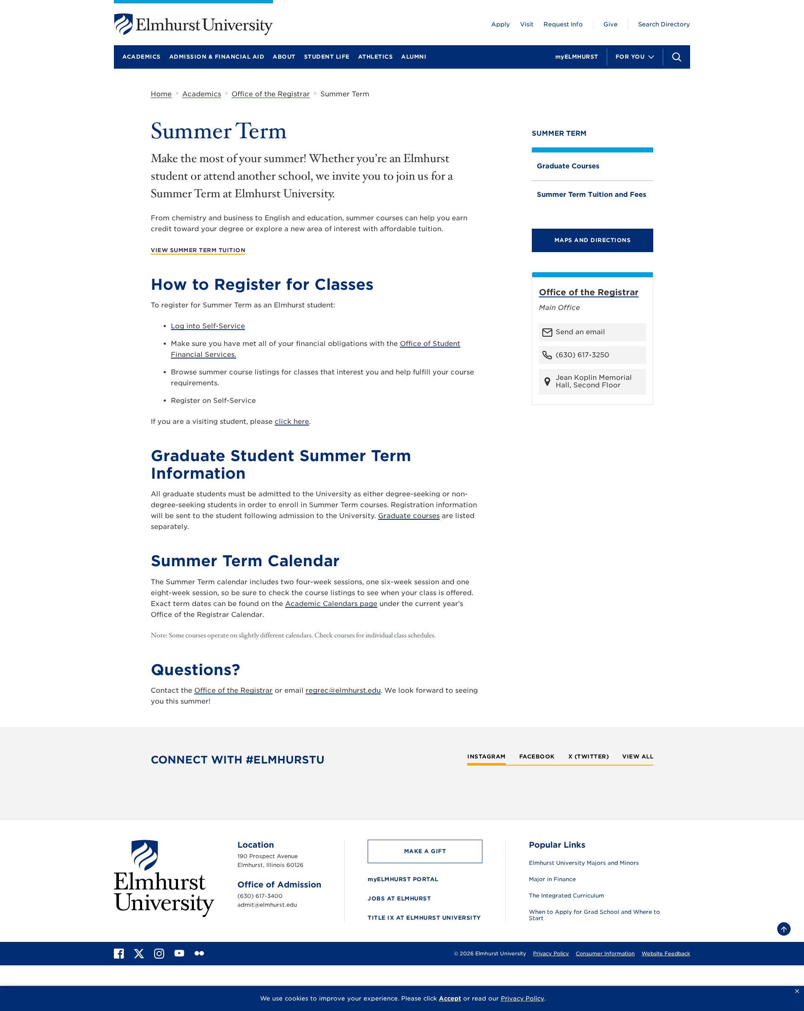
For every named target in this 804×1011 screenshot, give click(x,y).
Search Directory (664, 24)
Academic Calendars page (331, 604)
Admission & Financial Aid (217, 57)
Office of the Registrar (271, 94)
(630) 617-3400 (260, 896)
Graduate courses (409, 516)
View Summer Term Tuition (198, 250)
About (284, 57)
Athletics (375, 57)
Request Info (563, 24)
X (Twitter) (588, 757)
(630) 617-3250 (582, 355)
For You (630, 57)
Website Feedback (666, 953)
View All (637, 757)
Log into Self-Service (208, 326)
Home (161, 94)
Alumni (413, 57)
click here (292, 422)
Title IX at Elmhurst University (424, 918)
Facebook (537, 757)
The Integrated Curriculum (566, 896)
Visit (526, 24)
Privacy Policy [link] (522, 998)
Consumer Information (605, 953)
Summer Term (559, 133)
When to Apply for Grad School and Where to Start (594, 915)
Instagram (486, 757)
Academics (141, 57)
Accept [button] (450, 998)
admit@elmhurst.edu (267, 905)
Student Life (327, 57)
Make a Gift (425, 851)
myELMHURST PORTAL (403, 879)
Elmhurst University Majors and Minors (584, 863)
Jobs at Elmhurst (399, 898)
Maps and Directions (592, 240)
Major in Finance (552, 879)
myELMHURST (576, 57)
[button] (797, 991)
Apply (500, 24)
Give (610, 24)
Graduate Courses (568, 166)
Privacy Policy (551, 953)
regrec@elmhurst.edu (343, 690)
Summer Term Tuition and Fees (591, 195)
